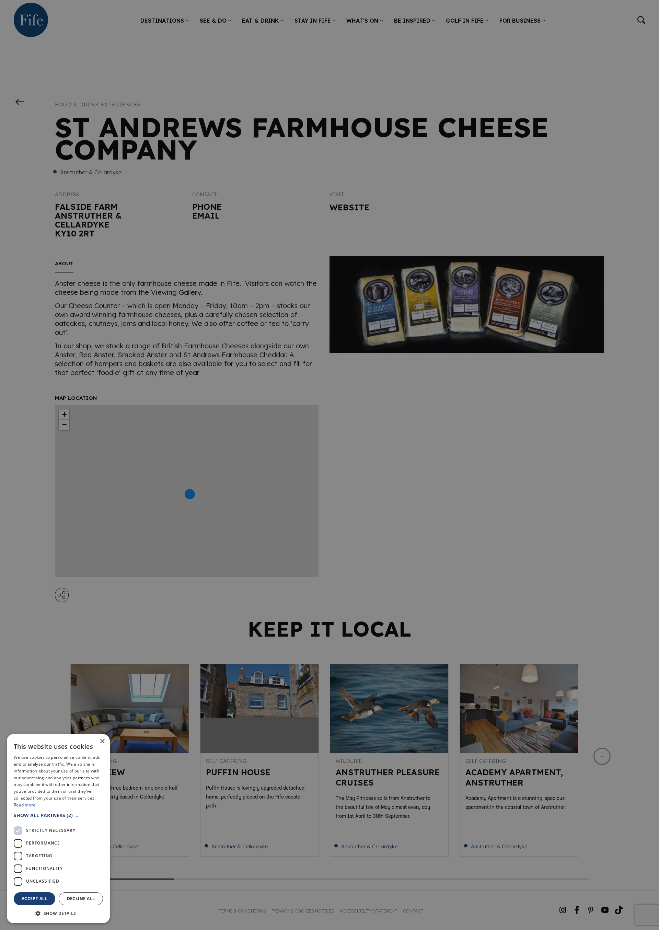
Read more (25, 805)
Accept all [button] (34, 899)
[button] (58, 815)
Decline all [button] (81, 899)
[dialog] (329, 465)
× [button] (102, 741)
